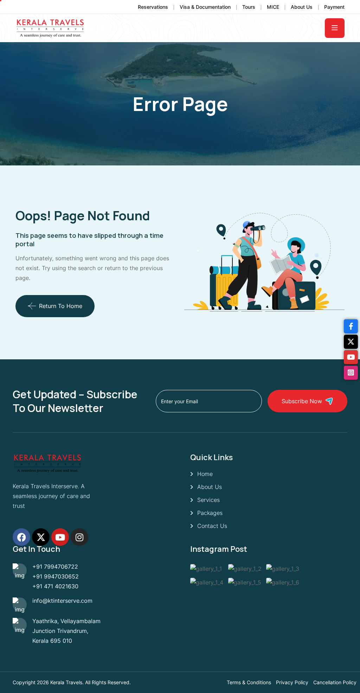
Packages (210, 512)
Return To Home (60, 305)
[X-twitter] (41, 537)
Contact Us (212, 525)
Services (208, 499)
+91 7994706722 (55, 566)
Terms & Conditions (249, 682)
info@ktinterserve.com (62, 600)
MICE (273, 7)
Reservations (153, 7)
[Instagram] (79, 537)
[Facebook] (21, 537)
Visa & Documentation (205, 7)
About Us (302, 7)
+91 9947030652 (55, 576)
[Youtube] (60, 537)
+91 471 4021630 (55, 586)
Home (205, 473)
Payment (334, 7)
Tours (248, 7)
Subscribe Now (302, 401)
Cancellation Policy (334, 682)
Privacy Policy (292, 682)
